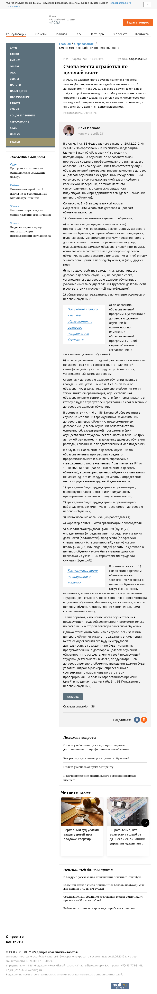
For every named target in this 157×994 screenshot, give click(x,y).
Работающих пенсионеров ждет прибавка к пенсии (99, 908)
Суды (14, 127)
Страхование (19, 121)
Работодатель (72, 113)
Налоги (15, 85)
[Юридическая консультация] (25, 19)
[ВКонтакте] (137, 720)
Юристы (41, 34)
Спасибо (73, 697)
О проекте (119, 34)
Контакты (142, 34)
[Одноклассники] (144, 720)
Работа (15, 103)
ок (147, 4)
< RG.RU (54, 22)
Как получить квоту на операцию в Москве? (82, 576)
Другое (15, 134)
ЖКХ (13, 72)
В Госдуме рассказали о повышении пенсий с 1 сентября (102, 877)
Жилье (14, 66)
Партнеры (97, 34)
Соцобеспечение (22, 115)
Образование (20, 97)
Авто (13, 48)
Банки (14, 54)
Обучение (90, 113)
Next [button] (145, 823)
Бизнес (15, 60)
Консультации (16, 34)
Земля (14, 78)
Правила (61, 34)
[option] (82, 826)
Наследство (18, 91)
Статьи (15, 142)
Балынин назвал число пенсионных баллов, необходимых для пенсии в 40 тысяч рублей (104, 886)
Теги (78, 34)
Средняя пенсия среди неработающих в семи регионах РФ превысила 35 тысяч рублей (103, 898)
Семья (14, 109)
